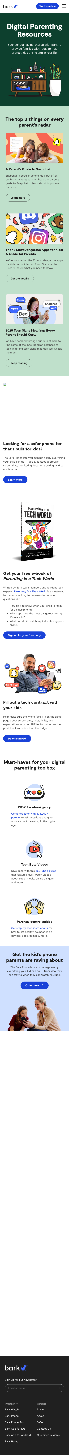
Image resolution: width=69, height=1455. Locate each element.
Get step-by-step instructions (29, 928)
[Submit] (59, 1388)
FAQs (40, 1422)
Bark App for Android (18, 1435)
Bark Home (11, 1441)
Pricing (41, 1409)
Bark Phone (12, 1415)
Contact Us (44, 1428)
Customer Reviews (48, 1435)
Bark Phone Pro (14, 1422)
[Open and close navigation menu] (63, 6)
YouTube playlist (45, 870)
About (40, 1415)
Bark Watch (12, 1409)
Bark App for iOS (15, 1428)
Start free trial (47, 6)
